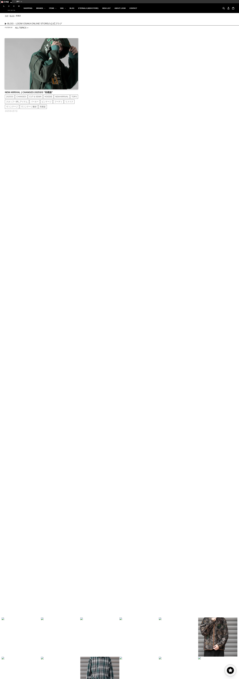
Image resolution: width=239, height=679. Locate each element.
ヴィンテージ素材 (29, 107)
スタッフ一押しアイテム (17, 102)
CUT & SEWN (35, 97)
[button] (21, 637)
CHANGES (21, 97)
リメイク (69, 102)
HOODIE (48, 97)
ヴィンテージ (12, 107)
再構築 (43, 107)
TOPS (74, 97)
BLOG (12, 16)
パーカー (35, 102)
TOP (6, 16)
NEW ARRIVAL (61, 97)
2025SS (9, 97)
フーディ (58, 102)
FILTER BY (9, 27)
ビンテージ (46, 102)
